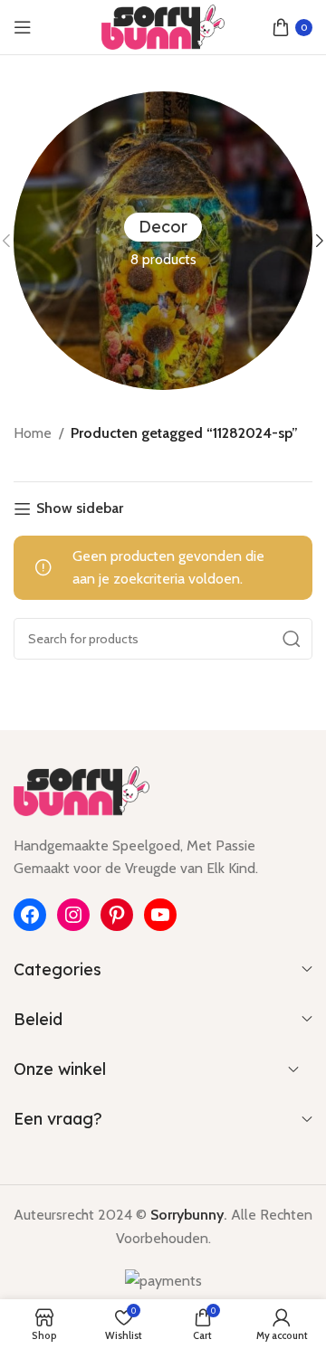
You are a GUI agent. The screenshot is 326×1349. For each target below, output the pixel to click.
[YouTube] (160, 914)
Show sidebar (79, 509)
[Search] (291, 639)
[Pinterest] (117, 914)
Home (33, 433)
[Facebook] (30, 914)
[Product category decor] (163, 240)
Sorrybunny (187, 1214)
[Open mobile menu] (23, 27)
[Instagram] (73, 914)
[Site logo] (163, 25)
